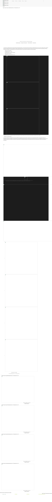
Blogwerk (17, 496)
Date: (5, 53)
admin (9, 7)
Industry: (6, 51)
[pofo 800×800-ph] (27, 258)
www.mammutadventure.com (11, 54)
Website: (6, 54)
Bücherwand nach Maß (8, 492)
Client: (6, 50)
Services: (6, 52)
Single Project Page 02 (49, 493)
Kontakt (17, 497)
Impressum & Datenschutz (19, 498)
